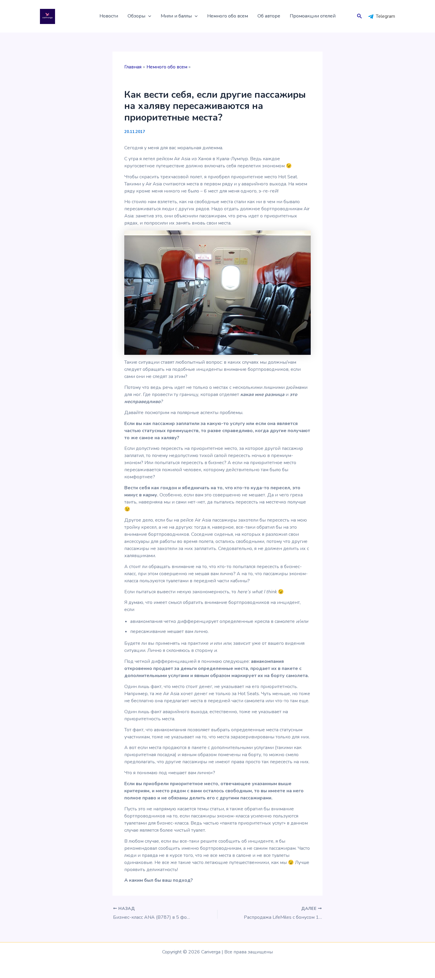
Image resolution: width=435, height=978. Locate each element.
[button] (148, 16)
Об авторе (268, 16)
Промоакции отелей (313, 16)
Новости (108, 16)
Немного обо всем (227, 16)
